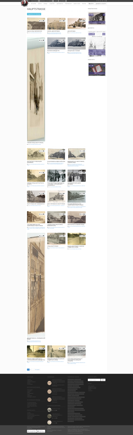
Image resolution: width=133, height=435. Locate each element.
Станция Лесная (79, 405)
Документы (59, 3)
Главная (29, 379)
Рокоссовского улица (72, 397)
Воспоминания (30, 414)
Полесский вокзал (71, 382)
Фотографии (30, 389)
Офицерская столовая (74, 50)
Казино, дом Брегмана (53, 31)
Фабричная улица (71, 411)
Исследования (30, 393)
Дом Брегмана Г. (58, 205)
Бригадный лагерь (71, 402)
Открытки (29, 391)
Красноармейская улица (79, 393)
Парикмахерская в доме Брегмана (74, 183)
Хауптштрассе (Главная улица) (76, 224)
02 (30, 369)
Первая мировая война (32, 403)
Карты (39, 3)
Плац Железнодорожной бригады (74, 387)
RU (106, 0)
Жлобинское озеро (56, 408)
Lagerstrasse (77, 206)
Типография (52, 228)
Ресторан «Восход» (78, 418)
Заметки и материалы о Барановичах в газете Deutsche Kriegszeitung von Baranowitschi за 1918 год (58, 398)
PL (104, 0)
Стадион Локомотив (78, 414)
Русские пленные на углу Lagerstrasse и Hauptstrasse (75, 204)
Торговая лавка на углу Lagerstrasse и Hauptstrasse (35, 225)
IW (102, 0)
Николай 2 (70, 416)
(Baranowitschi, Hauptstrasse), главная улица (76, 162)
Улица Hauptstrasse (52, 246)
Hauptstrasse (32, 32)
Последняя (37, 369)
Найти (103, 380)
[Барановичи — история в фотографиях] (28, 3)
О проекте (90, 390)
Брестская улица (76, 385)
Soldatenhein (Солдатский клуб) (56, 161)
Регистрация (30, 384)
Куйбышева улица (71, 393)
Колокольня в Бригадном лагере (74, 413)
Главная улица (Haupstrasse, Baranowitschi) (55, 225)
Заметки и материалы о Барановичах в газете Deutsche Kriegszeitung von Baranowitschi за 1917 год (58, 381)
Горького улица (58, 247)
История (33, 3)
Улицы (45, 3)
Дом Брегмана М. (58, 32)
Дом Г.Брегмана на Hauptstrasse (56, 204)
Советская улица (58, 33)
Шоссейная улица (71, 418)
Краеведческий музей (51, 33)
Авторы (28, 383)
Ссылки (89, 389)
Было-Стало (77, 3)
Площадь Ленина (38, 228)
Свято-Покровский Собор (72, 389)
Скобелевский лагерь (80, 397)
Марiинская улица (38, 32)
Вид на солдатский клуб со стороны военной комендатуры (36, 359)
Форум (84, 3)
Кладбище (70, 395)
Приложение (30, 417)
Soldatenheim (57, 163)
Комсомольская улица (79, 382)
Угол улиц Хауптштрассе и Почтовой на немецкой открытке (75, 360)
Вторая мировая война (32, 406)
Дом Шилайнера (58, 52)
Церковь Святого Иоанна (79, 419)
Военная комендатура (53, 50)
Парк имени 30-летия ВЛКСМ (73, 392)
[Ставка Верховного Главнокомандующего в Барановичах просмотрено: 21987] (49, 416)
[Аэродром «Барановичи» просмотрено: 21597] (49, 422)
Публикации (29, 418)
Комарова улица (82, 416)
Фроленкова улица (75, 395)
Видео (28, 392)
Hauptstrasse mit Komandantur (35, 204)
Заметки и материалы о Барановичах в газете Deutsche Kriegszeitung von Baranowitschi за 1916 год (58, 390)
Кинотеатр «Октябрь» (72, 405)
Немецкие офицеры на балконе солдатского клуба (55, 359)
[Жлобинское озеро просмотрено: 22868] (49, 410)
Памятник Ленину (71, 406)
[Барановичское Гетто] (97, 69)
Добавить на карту (101, 3)
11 (64, 348)
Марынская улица (71, 410)
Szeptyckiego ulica (71, 400)
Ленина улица (72, 207)
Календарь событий (31, 396)
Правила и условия (92, 388)
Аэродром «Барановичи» (57, 421)
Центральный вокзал (72, 390)
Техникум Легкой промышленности (74, 398)
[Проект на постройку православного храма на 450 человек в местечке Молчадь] (101, 44)
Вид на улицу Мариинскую (34, 31)
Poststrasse (77, 362)
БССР (28, 407)
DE (100, 0)
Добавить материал (31, 381)
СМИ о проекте (91, 386)
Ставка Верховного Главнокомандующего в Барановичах (57, 415)
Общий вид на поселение (78, 381)
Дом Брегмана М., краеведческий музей (36, 338)
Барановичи (77, 400)
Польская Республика (31, 404)
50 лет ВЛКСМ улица (79, 402)
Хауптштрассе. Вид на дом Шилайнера (34, 162)
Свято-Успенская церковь (80, 410)
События (51, 3)
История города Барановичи (33, 415)
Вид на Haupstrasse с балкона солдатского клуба (76, 246)
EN (98, 0)
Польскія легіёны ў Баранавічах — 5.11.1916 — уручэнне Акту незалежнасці (55, 184)
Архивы (28, 412)
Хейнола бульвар (71, 414)
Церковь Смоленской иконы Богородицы (76, 408)
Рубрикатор (68, 3)
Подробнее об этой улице (34, 14)
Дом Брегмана (71, 31)
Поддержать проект (92, 387)
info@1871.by (29, 428)
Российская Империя (31, 402)
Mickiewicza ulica (71, 419)
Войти (92, 3)
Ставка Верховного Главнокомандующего (76, 384)
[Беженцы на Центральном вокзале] (97, 18)
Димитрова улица (78, 403)
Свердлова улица (71, 403)
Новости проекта (30, 416)
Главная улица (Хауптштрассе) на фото (35, 183)
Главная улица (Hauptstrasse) (35, 142)
